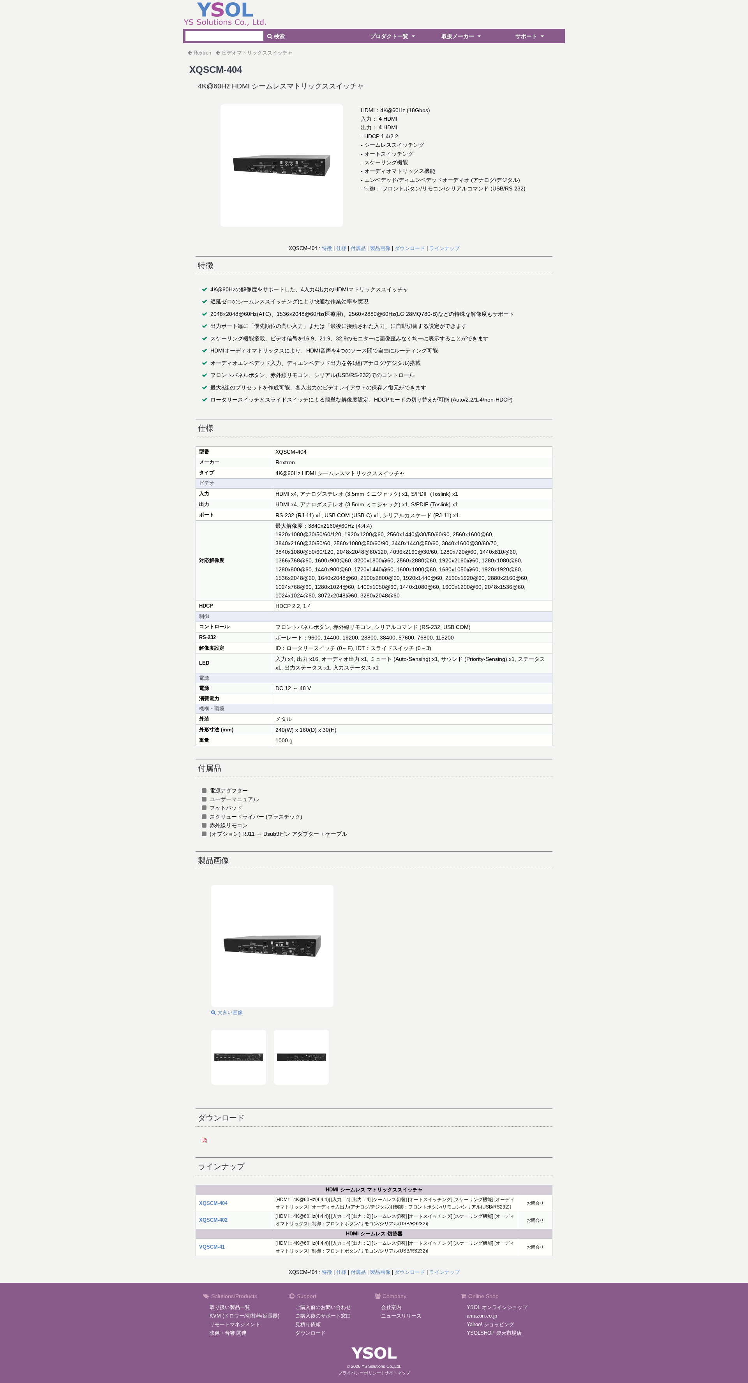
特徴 (327, 248)
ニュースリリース (401, 1316)
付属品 (358, 248)
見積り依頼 (308, 1324)
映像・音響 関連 (228, 1333)
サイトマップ (397, 1373)
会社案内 (391, 1307)
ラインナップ (444, 248)
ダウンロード (410, 248)
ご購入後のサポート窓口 (323, 1316)
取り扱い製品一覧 (230, 1307)
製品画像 (380, 248)
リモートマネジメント (235, 1324)
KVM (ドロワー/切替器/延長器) (244, 1316)
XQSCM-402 (213, 1220)
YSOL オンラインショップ (497, 1307)
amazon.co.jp (482, 1316)
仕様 (341, 248)
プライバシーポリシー (359, 1373)
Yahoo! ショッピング (490, 1324)
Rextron (202, 53)
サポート (527, 36)
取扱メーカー (458, 36)
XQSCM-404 (213, 1203)
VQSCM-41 (212, 1247)
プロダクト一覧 (390, 36)
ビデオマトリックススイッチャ (257, 53)
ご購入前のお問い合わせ (323, 1307)
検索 (278, 36)
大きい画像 (229, 1012)
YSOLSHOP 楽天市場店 (494, 1333)
